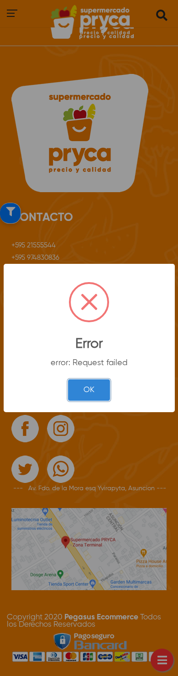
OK (89, 390)
